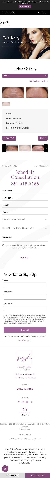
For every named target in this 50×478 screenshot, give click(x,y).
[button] (5, 468)
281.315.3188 (8, 12)
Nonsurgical (28, 42)
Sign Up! (25, 330)
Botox (39, 42)
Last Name (8, 303)
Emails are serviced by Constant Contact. (19, 323)
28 (46, 42)
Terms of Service (23, 340)
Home (5, 42)
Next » (43, 138)
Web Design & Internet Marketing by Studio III (25, 439)
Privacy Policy (39, 336)
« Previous (9, 138)
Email (6, 280)
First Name (8, 291)
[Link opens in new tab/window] (19, 401)
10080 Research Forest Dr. (25, 376)
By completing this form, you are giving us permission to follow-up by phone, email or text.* (25, 246)
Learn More (25, 6)
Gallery (14, 42)
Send (25, 258)
